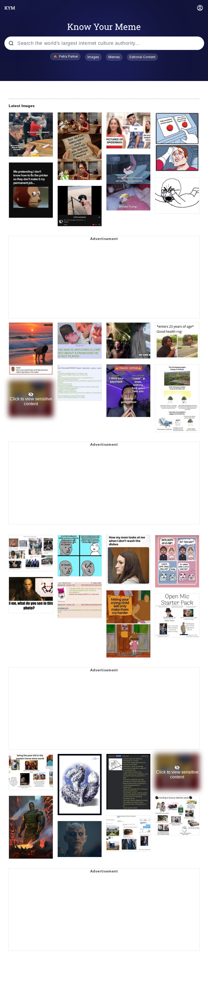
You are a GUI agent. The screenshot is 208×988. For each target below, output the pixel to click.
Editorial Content (142, 57)
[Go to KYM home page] (9, 8)
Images (93, 57)
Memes (114, 57)
